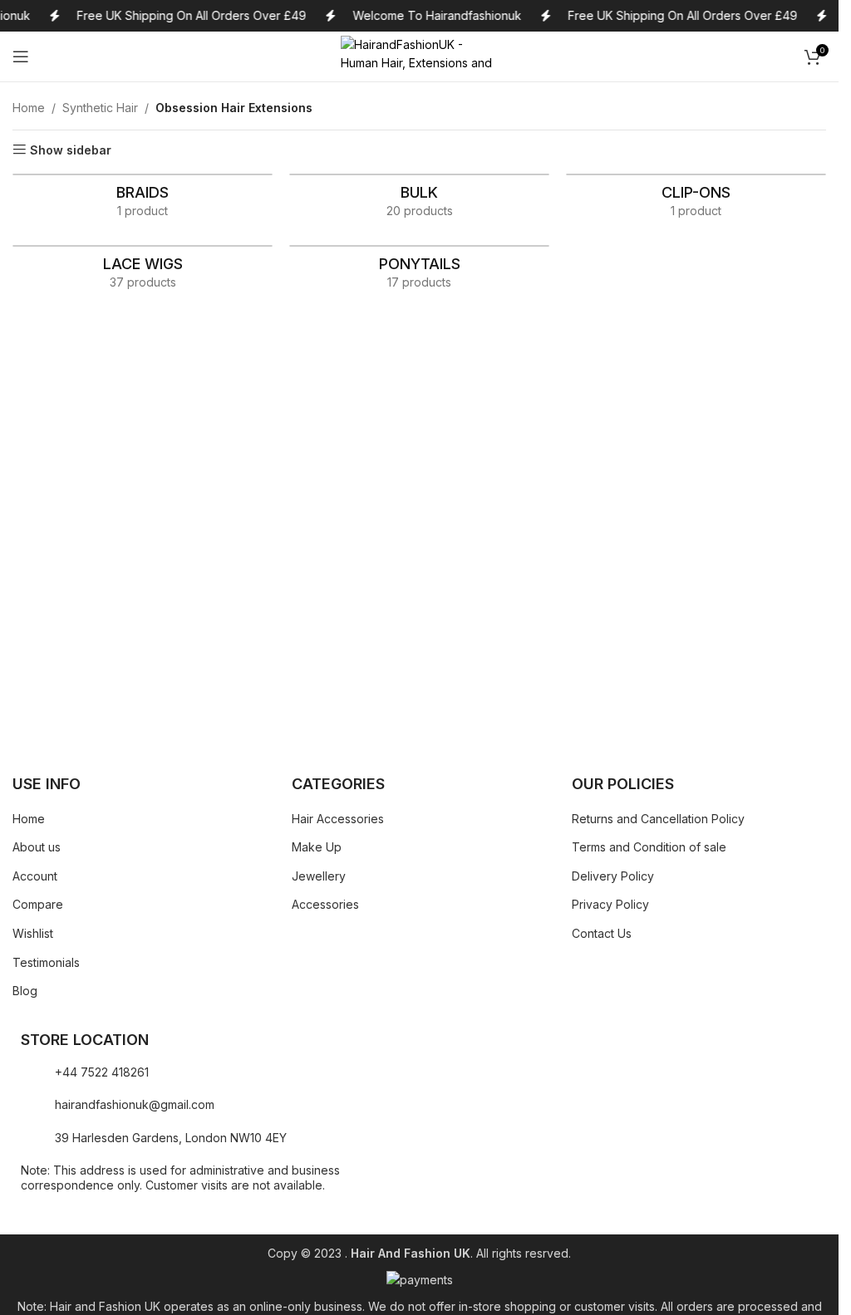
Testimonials (46, 962)
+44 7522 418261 (102, 1072)
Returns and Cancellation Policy (658, 819)
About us (36, 847)
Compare (37, 904)
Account (34, 876)
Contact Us (602, 933)
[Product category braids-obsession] (142, 201)
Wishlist (32, 933)
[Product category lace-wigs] (142, 272)
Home (28, 108)
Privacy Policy (610, 904)
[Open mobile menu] (20, 56)
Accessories (325, 904)
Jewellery (319, 876)
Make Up (317, 847)
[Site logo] (420, 55)
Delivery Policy (613, 876)
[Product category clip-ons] (696, 201)
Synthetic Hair (100, 108)
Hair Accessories (338, 819)
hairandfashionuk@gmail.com (134, 1104)
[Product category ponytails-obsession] (419, 272)
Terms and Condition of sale (649, 847)
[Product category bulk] (419, 201)
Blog (24, 991)
